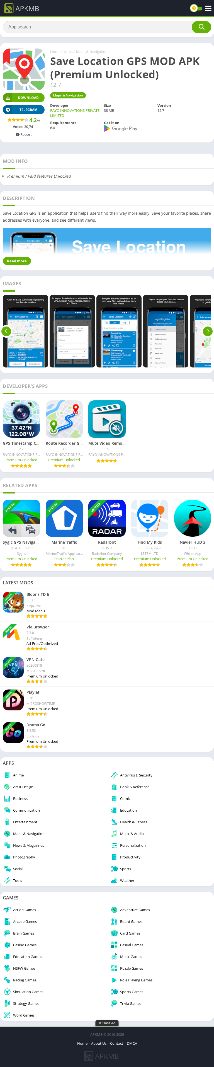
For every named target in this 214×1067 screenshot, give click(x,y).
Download (28, 97)
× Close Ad (107, 1023)
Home (55, 51)
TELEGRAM (28, 109)
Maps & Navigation (92, 51)
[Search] (201, 27)
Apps (68, 51)
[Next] (207, 331)
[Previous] (6, 331)
